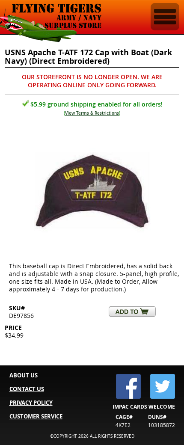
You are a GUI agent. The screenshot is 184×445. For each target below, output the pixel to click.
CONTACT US (26, 389)
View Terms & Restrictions (92, 113)
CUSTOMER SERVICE (35, 416)
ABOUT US (23, 375)
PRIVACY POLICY (31, 402)
